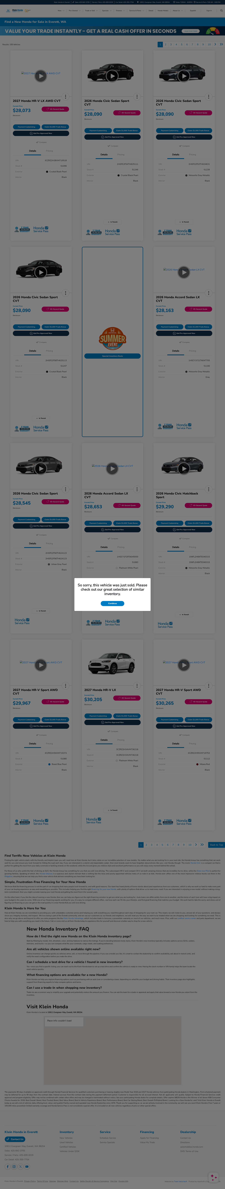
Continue (112, 603)
